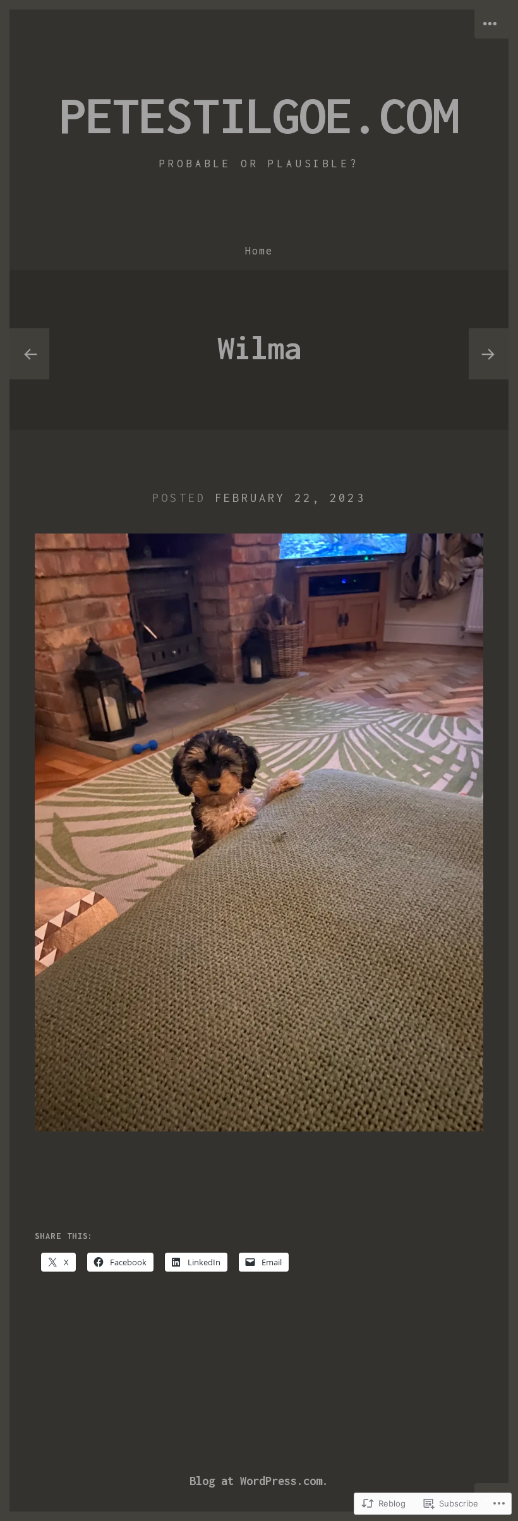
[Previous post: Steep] (29, 354)
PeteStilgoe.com (259, 114)
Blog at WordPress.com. (259, 1481)
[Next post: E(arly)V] (489, 354)
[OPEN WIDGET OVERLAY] (491, 24)
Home (258, 250)
